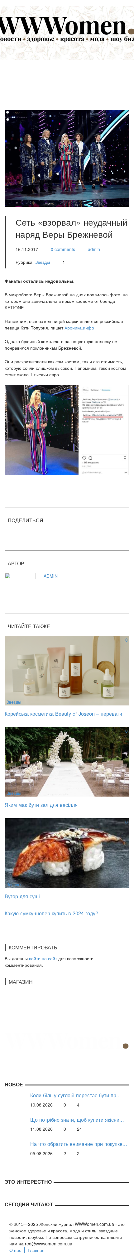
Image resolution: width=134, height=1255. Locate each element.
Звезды (42, 262)
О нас (15, 1250)
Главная (36, 1250)
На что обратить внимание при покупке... (78, 1143)
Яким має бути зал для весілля (41, 804)
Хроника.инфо (79, 328)
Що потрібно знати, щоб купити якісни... (77, 1119)
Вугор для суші (22, 896)
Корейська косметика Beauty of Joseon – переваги (63, 713)
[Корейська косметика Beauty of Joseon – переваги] (67, 670)
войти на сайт (43, 958)
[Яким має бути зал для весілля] (67, 761)
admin (94, 249)
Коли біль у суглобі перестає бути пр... (75, 1095)
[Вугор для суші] (67, 852)
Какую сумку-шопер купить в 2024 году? (51, 913)
